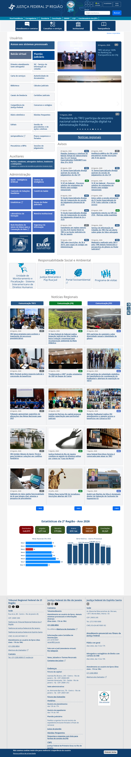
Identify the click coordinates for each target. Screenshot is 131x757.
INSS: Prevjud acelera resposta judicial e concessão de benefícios (27, 375)
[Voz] (128, 309)
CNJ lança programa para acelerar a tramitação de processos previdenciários (25, 336)
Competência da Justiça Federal (17, 106)
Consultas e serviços (52, 28)
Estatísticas (15, 202)
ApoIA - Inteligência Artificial (19, 181)
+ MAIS (39, 508)
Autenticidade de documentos (41, 77)
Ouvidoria (45, 18)
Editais (13, 124)
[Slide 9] (98, 129)
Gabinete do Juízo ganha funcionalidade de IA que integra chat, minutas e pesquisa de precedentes (27, 496)
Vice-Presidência (16, 18)
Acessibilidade (107, 3)
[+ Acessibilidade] (128, 313)
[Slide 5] (87, 129)
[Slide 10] (100, 129)
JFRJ (87, 181)
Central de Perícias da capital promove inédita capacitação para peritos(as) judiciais (65, 416)
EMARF (67, 18)
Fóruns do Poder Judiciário (41, 203)
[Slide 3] (82, 129)
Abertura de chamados (17, 650)
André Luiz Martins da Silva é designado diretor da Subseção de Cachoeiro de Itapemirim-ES (104, 496)
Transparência (104, 28)
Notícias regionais (89, 137)
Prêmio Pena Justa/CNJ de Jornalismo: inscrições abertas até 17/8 (64, 495)
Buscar (87, 10)
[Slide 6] (90, 129)
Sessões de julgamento (38, 147)
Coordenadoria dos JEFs (87, 18)
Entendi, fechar (110, 752)
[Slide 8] (95, 129)
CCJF (74, 18)
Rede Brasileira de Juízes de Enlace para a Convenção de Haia (20, 227)
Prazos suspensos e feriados (42, 137)
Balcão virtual (18, 54)
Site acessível (104, 702)
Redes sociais (117, 4)
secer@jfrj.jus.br (53, 642)
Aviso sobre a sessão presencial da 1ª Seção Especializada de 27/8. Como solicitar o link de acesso (104, 201)
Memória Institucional (43, 214)
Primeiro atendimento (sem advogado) (20, 65)
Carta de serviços (18, 76)
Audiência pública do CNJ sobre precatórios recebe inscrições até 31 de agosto (104, 155)
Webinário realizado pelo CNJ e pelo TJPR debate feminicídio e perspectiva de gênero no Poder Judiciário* (104, 245)
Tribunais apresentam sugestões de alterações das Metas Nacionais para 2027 (25, 416)
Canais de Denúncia (19, 95)
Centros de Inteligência (39, 181)
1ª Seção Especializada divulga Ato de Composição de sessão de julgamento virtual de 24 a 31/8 (74, 216)
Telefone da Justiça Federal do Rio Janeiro (24, 628)
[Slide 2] (80, 129)
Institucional (78, 28)
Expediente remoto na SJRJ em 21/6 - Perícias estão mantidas (104, 214)
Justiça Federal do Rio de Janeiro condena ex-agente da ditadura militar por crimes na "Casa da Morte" (65, 456)
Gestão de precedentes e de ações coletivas (41, 126)
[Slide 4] (85, 129)
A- (86, 4)
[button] (61, 57)
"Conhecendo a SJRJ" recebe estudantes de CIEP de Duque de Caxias (65, 375)
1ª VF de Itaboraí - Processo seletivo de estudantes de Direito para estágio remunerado (72, 186)
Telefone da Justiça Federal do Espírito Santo (25, 632)
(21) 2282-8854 (13, 646)
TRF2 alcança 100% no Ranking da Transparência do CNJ (108, 52)
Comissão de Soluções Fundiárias (20, 192)
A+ (91, 4)
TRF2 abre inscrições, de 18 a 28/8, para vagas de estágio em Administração (74, 244)
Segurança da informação (39, 226)
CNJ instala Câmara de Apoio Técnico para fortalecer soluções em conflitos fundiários (26, 456)
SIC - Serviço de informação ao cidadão (40, 66)
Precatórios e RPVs (18, 146)
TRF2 (86, 151)
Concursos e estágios (43, 105)
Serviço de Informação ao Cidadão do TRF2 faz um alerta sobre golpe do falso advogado (104, 230)
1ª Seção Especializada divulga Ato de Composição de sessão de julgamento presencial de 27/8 (74, 201)
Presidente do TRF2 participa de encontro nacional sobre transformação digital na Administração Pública (86, 121)
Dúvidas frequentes (42, 115)
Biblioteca (15, 86)
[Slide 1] (77, 129)
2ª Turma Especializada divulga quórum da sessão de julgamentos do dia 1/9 (74, 172)
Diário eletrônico (18, 115)
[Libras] (128, 304)
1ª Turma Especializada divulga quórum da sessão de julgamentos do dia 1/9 (104, 172)
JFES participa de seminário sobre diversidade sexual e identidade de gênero (102, 336)
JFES (118, 331)
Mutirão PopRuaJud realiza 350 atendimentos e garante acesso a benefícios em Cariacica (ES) (101, 416)
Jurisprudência (17, 136)
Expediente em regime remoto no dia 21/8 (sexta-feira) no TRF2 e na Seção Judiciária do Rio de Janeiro (73, 231)
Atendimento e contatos (27, 28)
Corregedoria (30, 18)
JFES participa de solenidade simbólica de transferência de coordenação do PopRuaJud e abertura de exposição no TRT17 (103, 377)
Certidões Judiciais (42, 95)
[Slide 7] (93, 129)
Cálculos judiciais (41, 86)
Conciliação (56, 18)
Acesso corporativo (113, 33)
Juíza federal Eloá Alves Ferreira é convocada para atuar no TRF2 (101, 455)
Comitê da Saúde (41, 191)
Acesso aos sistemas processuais (29, 44)
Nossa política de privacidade (24, 753)
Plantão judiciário (39, 55)
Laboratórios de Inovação (17, 215)
